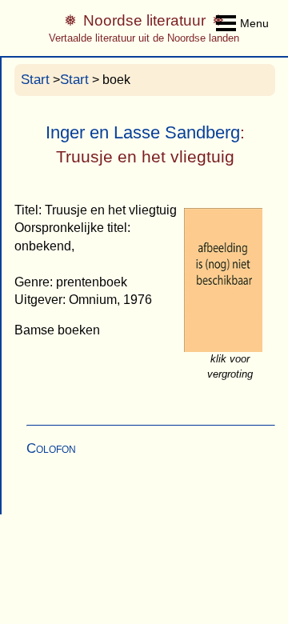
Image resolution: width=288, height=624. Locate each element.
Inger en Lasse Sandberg (143, 132)
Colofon (51, 448)
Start (35, 79)
